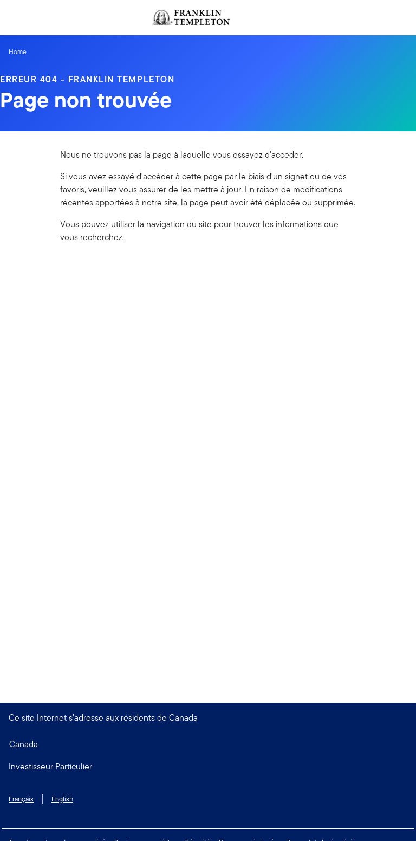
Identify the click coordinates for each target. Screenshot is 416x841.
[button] (208, 767)
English (62, 799)
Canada (23, 744)
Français (21, 799)
